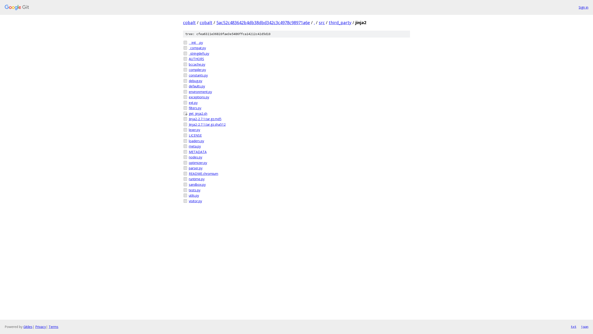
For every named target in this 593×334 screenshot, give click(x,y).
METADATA (198, 152)
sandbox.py (197, 184)
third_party (340, 22)
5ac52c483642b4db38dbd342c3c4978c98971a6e (263, 22)
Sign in (583, 7)
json (584, 326)
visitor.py (195, 201)
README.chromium (203, 173)
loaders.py (196, 141)
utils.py (194, 195)
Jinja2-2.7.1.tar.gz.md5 (205, 119)
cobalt (189, 22)
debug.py (195, 81)
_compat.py (197, 48)
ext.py (193, 102)
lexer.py (194, 130)
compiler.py (197, 69)
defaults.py (197, 86)
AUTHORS (196, 59)
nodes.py (195, 157)
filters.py (195, 108)
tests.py (194, 190)
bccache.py (197, 64)
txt (573, 326)
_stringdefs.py (199, 53)
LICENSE (195, 135)
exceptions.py (199, 97)
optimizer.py (198, 163)
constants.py (198, 75)
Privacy (40, 326)
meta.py (195, 146)
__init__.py (196, 42)
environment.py (200, 92)
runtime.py (197, 179)
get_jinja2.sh (198, 113)
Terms (53, 326)
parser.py (195, 168)
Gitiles (27, 326)
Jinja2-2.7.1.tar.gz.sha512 (207, 124)
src (322, 22)
